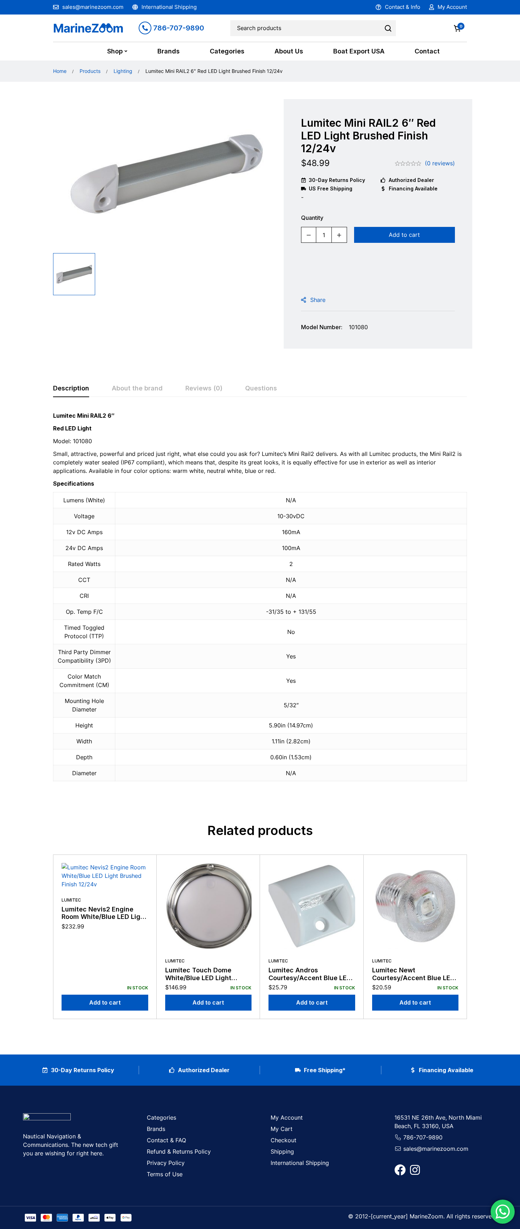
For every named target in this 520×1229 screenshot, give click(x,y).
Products (90, 71)
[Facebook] (400, 1170)
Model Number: (321, 327)
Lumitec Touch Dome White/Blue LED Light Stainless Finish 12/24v (201, 977)
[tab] (71, 388)
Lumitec (71, 900)
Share (317, 299)
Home (60, 71)
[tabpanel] (260, 600)
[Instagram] (415, 1170)
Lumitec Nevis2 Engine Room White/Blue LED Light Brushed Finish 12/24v (104, 916)
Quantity (312, 217)
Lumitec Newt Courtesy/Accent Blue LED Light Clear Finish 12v (413, 977)
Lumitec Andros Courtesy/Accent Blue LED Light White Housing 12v (309, 977)
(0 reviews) (440, 163)
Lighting (123, 71)
